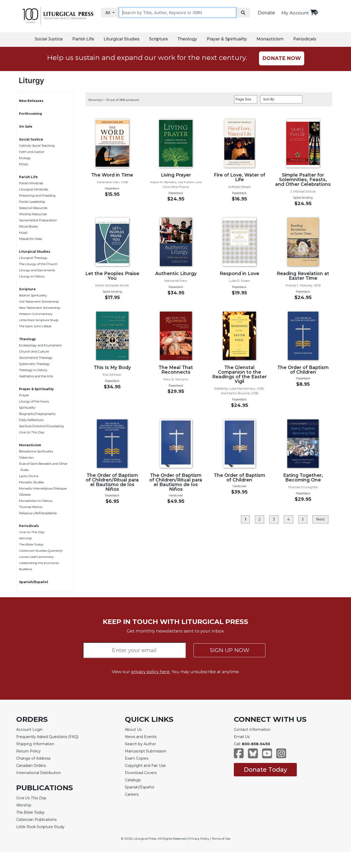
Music (23, 232)
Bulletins (25, 569)
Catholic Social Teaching (37, 145)
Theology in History (33, 370)
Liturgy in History (32, 276)
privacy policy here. (150, 671)
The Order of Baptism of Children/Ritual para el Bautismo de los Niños (112, 482)
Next (320, 519)
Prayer (24, 395)
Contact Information (252, 729)
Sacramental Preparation (38, 220)
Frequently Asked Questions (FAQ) (47, 736)
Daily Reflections (31, 420)
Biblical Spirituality (33, 295)
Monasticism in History (36, 501)
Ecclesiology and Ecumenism (40, 345)
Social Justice (49, 39)
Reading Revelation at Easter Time (303, 276)
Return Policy (28, 751)
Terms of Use (221, 838)
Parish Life (83, 39)
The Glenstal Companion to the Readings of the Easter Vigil (239, 374)
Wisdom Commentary (36, 314)
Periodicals (304, 39)
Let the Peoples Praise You (112, 276)
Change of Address (33, 758)
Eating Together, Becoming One (303, 477)
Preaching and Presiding (37, 195)
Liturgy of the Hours (34, 401)
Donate (266, 13)
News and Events (140, 736)
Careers (131, 794)
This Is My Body (112, 367)
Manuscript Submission (146, 751)
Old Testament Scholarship (39, 301)
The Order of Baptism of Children (303, 370)
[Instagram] (281, 756)
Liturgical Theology (33, 258)
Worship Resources (33, 214)
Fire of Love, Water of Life (239, 177)
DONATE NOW (281, 58)
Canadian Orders (31, 765)
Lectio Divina (28, 476)
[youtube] (267, 756)
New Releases (31, 101)
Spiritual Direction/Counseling (41, 426)
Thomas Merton (31, 507)
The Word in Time (112, 175)
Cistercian (26, 457)
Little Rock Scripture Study (39, 320)
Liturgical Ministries (33, 189)
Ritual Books (28, 226)
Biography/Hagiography (37, 414)
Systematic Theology (34, 364)
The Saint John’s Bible (35, 326)
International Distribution (38, 772)
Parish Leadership (32, 202)
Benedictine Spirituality (36, 451)
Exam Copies (136, 758)
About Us (133, 729)
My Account (295, 12)
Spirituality (27, 407)
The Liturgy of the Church (38, 264)
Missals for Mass (30, 239)
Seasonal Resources (33, 208)
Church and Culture (34, 351)
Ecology (25, 158)
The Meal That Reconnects (176, 370)
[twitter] (253, 756)
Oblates (25, 494)
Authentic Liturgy (176, 273)
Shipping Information (35, 744)
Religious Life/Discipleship (38, 513)
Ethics (23, 164)
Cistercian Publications (36, 819)
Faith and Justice (31, 152)
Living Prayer (176, 175)
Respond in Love (239, 273)
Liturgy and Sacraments (37, 270)
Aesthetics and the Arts (36, 376)
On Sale (25, 126)
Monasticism (270, 39)
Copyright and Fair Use (145, 765)
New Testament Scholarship (39, 308)
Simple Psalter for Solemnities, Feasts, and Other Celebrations (303, 179)
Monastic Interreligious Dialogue (43, 488)
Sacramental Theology (35, 357)
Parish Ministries (31, 183)
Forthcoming (30, 114)
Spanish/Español (33, 582)
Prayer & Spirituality (227, 39)
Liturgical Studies (122, 39)
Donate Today (265, 769)
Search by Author (140, 744)
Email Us (242, 736)
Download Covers (140, 772)
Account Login (29, 729)
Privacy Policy (198, 838)
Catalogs (133, 780)
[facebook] (239, 756)
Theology (187, 39)
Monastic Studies (31, 482)
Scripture (158, 39)
